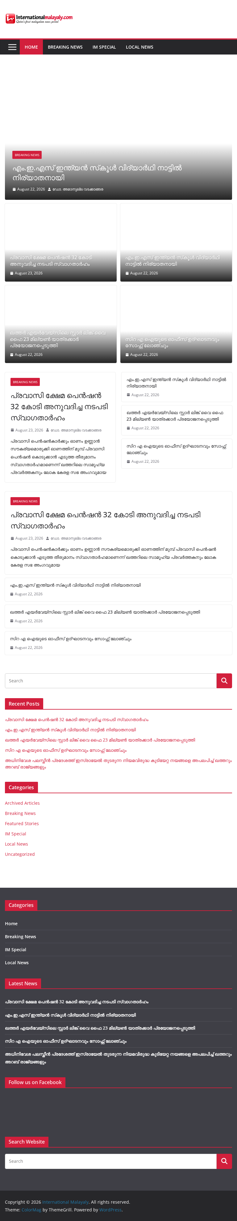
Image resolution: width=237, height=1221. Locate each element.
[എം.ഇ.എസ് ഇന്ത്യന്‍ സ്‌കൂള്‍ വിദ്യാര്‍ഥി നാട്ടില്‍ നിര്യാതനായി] (118, 77)
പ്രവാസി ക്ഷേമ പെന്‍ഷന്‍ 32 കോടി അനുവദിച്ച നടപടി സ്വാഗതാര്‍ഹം (51, 260)
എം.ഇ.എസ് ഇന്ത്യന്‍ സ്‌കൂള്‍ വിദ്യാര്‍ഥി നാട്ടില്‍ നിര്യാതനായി (97, 172)
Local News (139, 47)
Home (31, 47)
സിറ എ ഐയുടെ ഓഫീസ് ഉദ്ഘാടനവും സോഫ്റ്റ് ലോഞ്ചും (172, 342)
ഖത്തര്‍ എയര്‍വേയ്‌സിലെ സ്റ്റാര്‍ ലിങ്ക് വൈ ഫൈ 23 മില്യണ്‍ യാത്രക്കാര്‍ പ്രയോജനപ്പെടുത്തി (58, 339)
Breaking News (65, 47)
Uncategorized (20, 854)
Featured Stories (22, 823)
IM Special (104, 47)
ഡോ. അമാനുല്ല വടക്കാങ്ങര (77, 189)
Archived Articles (22, 803)
